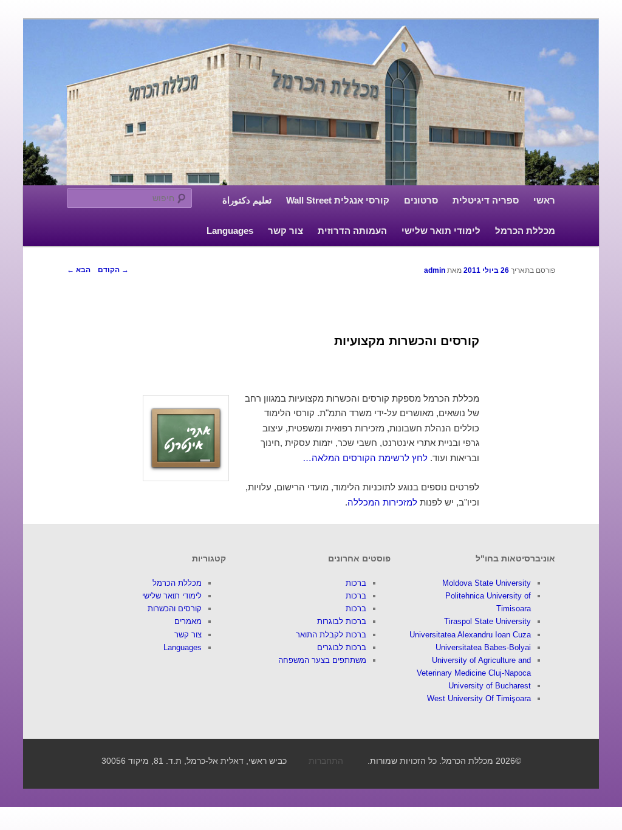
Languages (230, 230)
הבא (79, 270)
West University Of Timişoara (479, 698)
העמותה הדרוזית (352, 230)
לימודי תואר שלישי (441, 230)
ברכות (356, 583)
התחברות (326, 761)
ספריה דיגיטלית (486, 200)
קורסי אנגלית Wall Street (337, 200)
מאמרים (188, 621)
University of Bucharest (489, 685)
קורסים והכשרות (175, 608)
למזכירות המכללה (382, 502)
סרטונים (421, 200)
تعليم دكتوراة (247, 200)
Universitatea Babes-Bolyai (483, 647)
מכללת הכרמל (525, 230)
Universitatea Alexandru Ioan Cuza (470, 634)
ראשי (544, 200)
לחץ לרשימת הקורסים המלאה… (365, 458)
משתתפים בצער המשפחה (322, 660)
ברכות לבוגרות (341, 621)
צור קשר (285, 230)
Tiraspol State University (487, 621)
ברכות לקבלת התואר (331, 634)
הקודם (113, 270)
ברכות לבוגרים (341, 647)
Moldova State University (486, 583)
